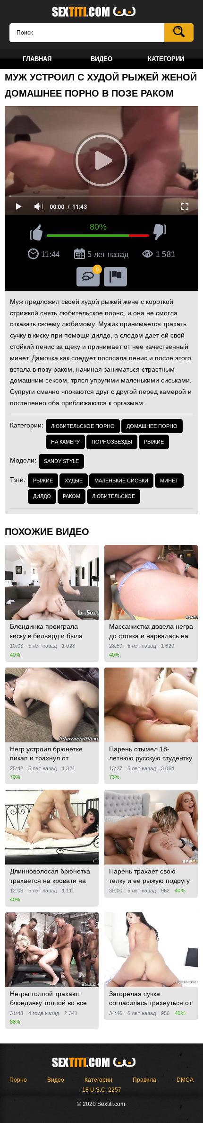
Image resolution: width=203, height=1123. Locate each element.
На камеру (65, 442)
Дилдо (42, 496)
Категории (98, 1080)
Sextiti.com (101, 12)
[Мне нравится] (36, 234)
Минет (169, 480)
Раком (71, 496)
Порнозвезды (112, 442)
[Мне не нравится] (160, 234)
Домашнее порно (152, 426)
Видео (55, 1080)
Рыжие (154, 442)
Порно (18, 1080)
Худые (74, 480)
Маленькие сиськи (121, 480)
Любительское (113, 496)
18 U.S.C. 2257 (101, 1090)
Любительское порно (83, 426)
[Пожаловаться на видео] (115, 276)
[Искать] (179, 32)
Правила (144, 1080)
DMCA (185, 1080)
